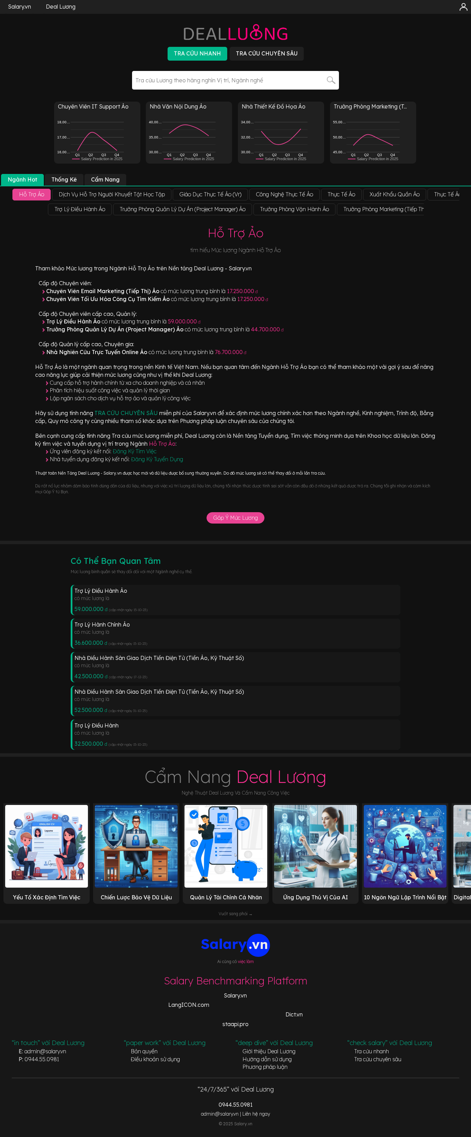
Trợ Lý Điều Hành (96, 725)
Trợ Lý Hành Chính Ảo (102, 624)
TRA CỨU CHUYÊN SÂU (126, 413)
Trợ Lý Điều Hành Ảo (100, 590)
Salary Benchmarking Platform (236, 980)
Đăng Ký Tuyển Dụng (157, 459)
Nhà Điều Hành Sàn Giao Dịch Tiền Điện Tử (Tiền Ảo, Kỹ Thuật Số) (159, 657)
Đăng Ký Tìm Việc (135, 451)
